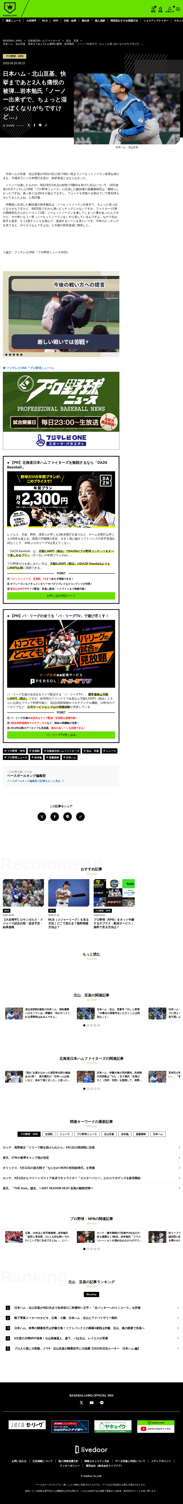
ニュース (110, 750)
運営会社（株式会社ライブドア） (104, 1465)
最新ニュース (13, 20)
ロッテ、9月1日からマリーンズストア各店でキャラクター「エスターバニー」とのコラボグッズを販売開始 (71, 1178)
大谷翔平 (31, 20)
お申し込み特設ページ (61, 595)
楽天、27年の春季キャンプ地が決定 (26, 1157)
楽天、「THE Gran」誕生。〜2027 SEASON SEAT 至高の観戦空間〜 (48, 1188)
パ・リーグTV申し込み (61, 734)
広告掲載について (43, 1461)
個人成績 (100, 20)
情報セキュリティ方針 (96, 1461)
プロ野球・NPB (15, 750)
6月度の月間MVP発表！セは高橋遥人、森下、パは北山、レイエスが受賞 (61, 1338)
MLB (45, 20)
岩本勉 (38, 757)
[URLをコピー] (45, 125)
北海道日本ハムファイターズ (62, 750)
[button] (84, 1025)
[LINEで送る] (40, 125)
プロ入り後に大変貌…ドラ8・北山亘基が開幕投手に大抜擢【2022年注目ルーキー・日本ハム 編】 (77, 1348)
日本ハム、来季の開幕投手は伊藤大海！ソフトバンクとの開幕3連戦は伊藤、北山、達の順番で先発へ (79, 1328)
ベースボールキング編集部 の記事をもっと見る (34, 780)
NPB (55, 20)
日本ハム (70, 757)
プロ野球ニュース (16, 757)
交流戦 (35, 750)
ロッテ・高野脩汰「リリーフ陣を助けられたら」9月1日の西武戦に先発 (49, 1147)
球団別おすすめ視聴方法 (124, 20)
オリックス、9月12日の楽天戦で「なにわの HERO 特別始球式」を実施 (49, 1167)
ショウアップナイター (156, 20)
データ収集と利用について (130, 1461)
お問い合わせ (19, 1461)
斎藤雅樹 (53, 757)
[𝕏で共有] (28, 125)
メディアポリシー (161, 1461)
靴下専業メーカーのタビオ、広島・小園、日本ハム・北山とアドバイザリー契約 (65, 1317)
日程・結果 (70, 20)
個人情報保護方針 (68, 1461)
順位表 (85, 20)
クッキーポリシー (70, 1465)
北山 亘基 (92, 750)
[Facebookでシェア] (34, 125)
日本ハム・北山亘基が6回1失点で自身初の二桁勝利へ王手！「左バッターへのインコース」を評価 (77, 1307)
